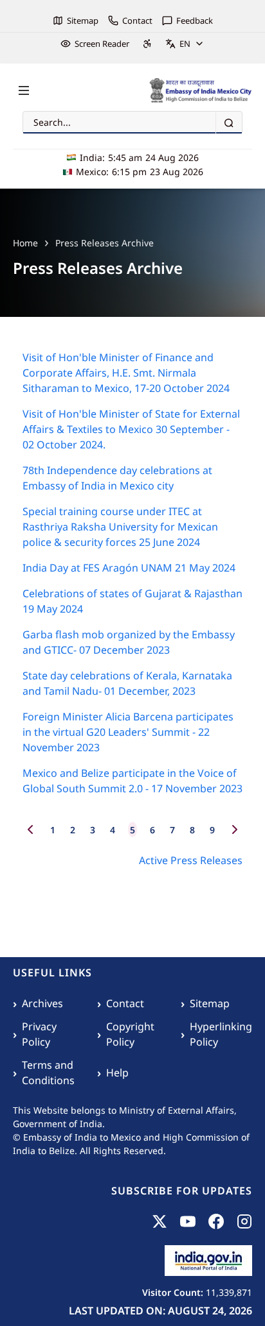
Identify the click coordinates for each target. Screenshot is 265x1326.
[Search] (228, 122)
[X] (159, 1221)
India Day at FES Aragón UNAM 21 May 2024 (129, 568)
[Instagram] (244, 1221)
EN (184, 43)
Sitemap (82, 20)
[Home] (200, 90)
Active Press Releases (190, 860)
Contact (137, 20)
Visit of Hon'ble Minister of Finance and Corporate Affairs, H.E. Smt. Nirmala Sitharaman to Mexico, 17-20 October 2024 (126, 372)
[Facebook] (216, 1221)
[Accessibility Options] (147, 43)
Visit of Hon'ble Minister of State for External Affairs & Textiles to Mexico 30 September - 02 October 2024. (131, 429)
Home (25, 243)
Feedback (194, 20)
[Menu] (24, 90)
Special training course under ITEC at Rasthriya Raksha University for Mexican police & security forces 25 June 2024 (120, 526)
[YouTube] (188, 1221)
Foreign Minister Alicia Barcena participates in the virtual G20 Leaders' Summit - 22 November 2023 (128, 732)
